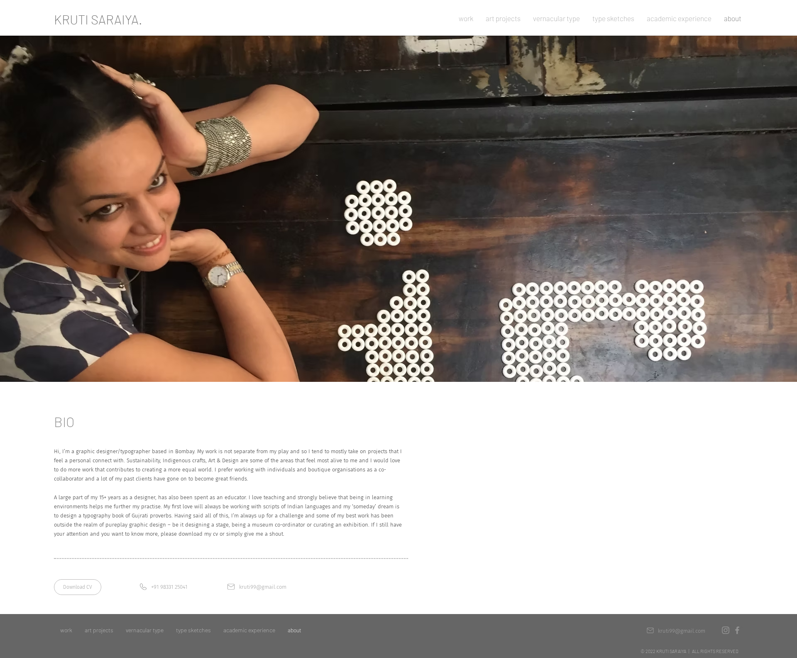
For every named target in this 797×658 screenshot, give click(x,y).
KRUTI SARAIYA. (98, 19)
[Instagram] (726, 630)
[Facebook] (737, 630)
